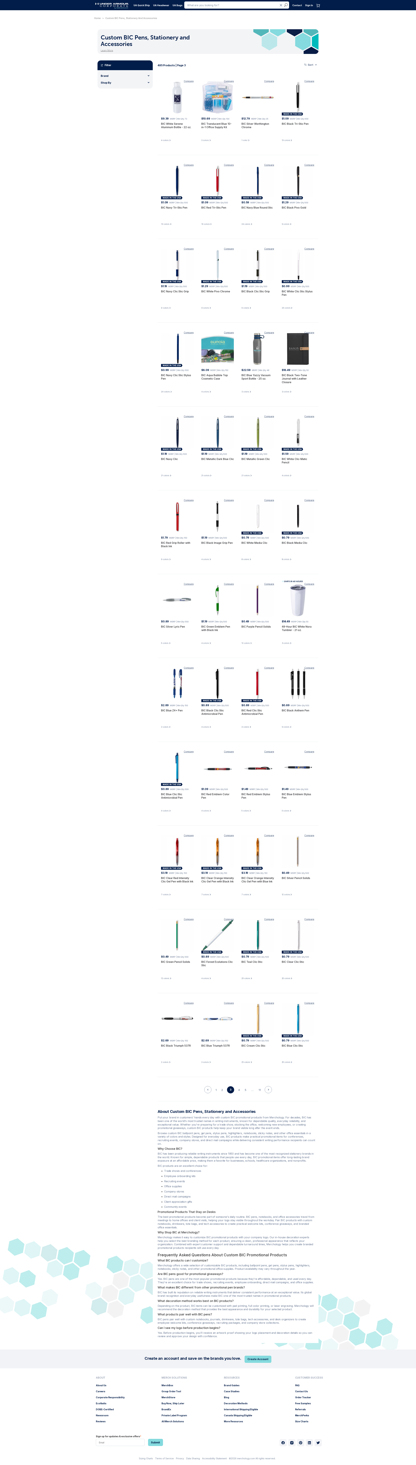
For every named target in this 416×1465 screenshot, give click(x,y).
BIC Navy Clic (169, 459)
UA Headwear (161, 5)
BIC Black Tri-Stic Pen (295, 123)
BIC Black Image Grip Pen (217, 542)
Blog (228, 1397)
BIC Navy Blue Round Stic (257, 207)
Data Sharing (193, 1458)
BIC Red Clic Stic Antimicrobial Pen (252, 712)
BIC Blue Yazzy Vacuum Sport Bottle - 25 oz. (256, 377)
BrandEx (168, 1409)
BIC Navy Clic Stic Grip (175, 291)
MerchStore (170, 1397)
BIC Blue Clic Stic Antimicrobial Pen (172, 796)
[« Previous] (208, 1095)
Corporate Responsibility (112, 1397)
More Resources (235, 1421)
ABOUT (100, 1377)
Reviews (102, 1421)
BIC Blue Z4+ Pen (172, 710)
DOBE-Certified (106, 1409)
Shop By (106, 82)
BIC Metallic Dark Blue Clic (217, 459)
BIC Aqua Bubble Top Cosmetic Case (214, 377)
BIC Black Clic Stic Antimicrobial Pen (212, 712)
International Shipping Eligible (242, 1409)
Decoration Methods (237, 1403)
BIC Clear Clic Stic (293, 961)
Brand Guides (233, 1385)
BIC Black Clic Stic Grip (255, 291)
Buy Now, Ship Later (174, 1403)
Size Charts (303, 1421)
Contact (297, 5)
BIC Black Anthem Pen (295, 710)
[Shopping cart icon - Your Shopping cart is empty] (319, 9)
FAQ (299, 1385)
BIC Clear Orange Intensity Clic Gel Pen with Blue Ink (257, 879)
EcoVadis (102, 1403)
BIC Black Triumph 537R (176, 1045)
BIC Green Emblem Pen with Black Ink (215, 628)
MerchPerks (303, 1415)
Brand (104, 75)
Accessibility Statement (214, 1458)
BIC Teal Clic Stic (251, 961)
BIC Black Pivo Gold (294, 207)
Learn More (107, 50)
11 (260, 1090)
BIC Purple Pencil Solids (256, 626)
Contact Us (303, 1391)
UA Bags (177, 5)
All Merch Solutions (174, 1421)
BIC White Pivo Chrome (215, 291)
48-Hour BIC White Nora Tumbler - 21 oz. (297, 628)
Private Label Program (176, 1415)
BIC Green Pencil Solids (175, 961)
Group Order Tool (173, 1391)
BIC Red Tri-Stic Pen (213, 207)
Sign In (309, 5)
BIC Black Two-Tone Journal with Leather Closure (294, 379)
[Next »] (268, 1095)
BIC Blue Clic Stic (292, 1045)
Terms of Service (164, 1458)
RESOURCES (232, 1377)
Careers (102, 1391)
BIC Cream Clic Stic (253, 1045)
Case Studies (233, 1391)
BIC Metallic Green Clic (255, 459)
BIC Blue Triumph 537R (215, 1045)
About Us (102, 1385)
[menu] (142, 4)
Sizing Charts (146, 1458)
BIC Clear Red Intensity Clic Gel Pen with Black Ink (177, 879)
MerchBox (169, 1385)
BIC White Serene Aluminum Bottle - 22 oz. (176, 125)
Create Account (257, 1359)
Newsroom (104, 1415)
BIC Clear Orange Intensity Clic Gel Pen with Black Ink (217, 879)
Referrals (302, 1409)
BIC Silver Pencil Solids (296, 878)
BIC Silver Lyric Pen (173, 626)
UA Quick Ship (142, 5)
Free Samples (304, 1403)
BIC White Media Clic (254, 542)
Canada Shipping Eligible (239, 1415)
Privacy (180, 1458)
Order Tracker (304, 1397)
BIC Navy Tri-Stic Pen (174, 207)
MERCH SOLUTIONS (174, 1377)
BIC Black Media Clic (294, 542)
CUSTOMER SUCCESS (309, 1377)
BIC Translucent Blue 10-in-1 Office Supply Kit (216, 125)
